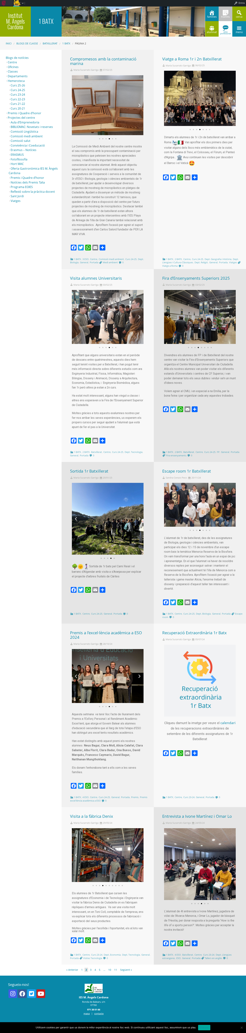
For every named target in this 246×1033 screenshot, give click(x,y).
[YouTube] (41, 993)
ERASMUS (17, 155)
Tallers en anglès (213, 958)
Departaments (18, 76)
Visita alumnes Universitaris (96, 278)
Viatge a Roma (170, 265)
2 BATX (178, 259)
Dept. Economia (112, 954)
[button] (99, 138)
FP (218, 452)
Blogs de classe (27, 43)
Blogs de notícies (17, 58)
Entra (242, 2)
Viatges (233, 262)
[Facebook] (22, 993)
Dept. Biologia (203, 613)
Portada (94, 262)
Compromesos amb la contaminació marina (103, 61)
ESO (178, 958)
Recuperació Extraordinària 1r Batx (194, 632)
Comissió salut (20, 141)
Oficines (13, 67)
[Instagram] (12, 993)
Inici (9, 43)
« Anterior (72, 969)
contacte (99, 1013)
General (84, 262)
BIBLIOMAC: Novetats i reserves (32, 127)
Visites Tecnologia (92, 958)
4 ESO (85, 797)
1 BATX (66, 43)
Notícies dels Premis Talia (28, 182)
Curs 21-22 (18, 104)
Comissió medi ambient (111, 259)
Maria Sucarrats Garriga (86, 70)
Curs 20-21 (18, 108)
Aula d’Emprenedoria (25, 122)
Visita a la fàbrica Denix (91, 816)
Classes (13, 71)
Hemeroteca (16, 81)
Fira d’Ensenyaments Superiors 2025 (196, 278)
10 (109, 969)
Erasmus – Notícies (23, 150)
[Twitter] (31, 993)
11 (115, 969)
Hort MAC (17, 164)
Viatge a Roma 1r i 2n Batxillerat (192, 59)
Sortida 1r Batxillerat (89, 471)
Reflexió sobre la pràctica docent (33, 192)
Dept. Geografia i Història (218, 259)
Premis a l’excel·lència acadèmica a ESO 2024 (106, 635)
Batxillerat (50, 43)
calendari (228, 722)
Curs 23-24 (188, 797)
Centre (93, 259)
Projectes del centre (21, 118)
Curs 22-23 (18, 99)
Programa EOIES (22, 187)
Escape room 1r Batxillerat (186, 471)
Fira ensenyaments (176, 455)
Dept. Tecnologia (133, 452)
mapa (87, 1013)
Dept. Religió (201, 262)
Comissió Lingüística (24, 132)
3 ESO (85, 259)
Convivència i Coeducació (28, 145)
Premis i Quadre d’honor (24, 113)
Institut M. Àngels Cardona (15, 21)
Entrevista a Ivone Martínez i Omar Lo (197, 816)
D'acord (204, 1027)
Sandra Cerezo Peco (176, 478)
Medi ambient (110, 262)
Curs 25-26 (18, 85)
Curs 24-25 (131, 259)
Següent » (126, 969)
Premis (134, 797)
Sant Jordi (17, 196)
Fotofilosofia (19, 159)
